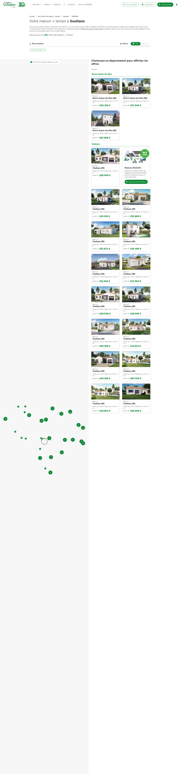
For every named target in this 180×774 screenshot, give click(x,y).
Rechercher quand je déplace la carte (45, 62)
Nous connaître (85, 5)
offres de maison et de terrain (92, 29)
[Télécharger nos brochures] (176, 4)
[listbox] (37, 44)
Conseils (71, 5)
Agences (57, 5)
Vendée (94, 69)
